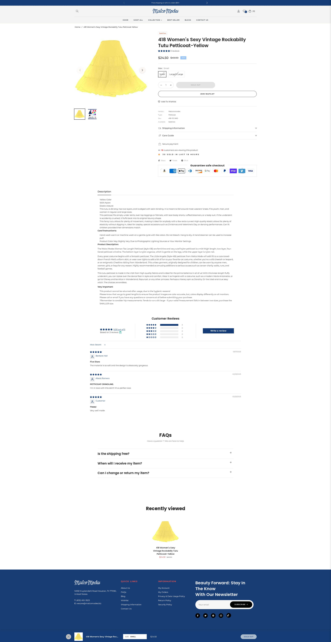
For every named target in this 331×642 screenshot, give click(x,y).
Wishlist (125, 600)
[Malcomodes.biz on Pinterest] (213, 615)
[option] (111, 68)
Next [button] (142, 70)
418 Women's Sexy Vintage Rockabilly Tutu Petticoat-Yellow (165, 550)
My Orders (163, 592)
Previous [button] (80, 70)
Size (127, 637)
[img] (96, 352)
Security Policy (165, 604)
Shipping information (131, 604)
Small (162, 74)
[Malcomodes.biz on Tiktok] (228, 615)
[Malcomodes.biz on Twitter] (205, 615)
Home (77, 27)
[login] (238, 11)
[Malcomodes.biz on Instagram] (221, 615)
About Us (125, 588)
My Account (164, 588)
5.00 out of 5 (119, 329)
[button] (207, 3)
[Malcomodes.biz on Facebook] (197, 615)
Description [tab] (104, 191)
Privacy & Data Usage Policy (171, 596)
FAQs (123, 592)
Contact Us (126, 608)
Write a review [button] (218, 331)
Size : (163, 68)
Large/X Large (176, 74)
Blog (123, 596)
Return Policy (164, 600)
